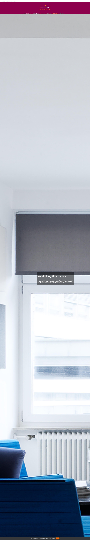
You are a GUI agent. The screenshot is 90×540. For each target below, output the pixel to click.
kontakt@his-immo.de (14, 1)
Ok (57, 538)
